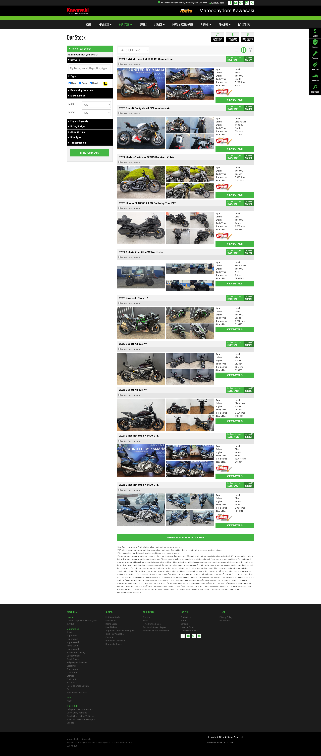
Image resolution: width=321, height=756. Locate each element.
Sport (69, 632)
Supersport (72, 635)
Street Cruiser (73, 655)
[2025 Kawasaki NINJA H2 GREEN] (165, 323)
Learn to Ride (187, 627)
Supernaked (73, 642)
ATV (69, 697)
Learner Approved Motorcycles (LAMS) (82, 622)
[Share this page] (251, 3)
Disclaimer (225, 620)
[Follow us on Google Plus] (242, 3)
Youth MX (71, 679)
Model (72, 112)
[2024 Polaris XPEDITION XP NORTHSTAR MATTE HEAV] (165, 277)
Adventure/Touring (76, 652)
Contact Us (186, 617)
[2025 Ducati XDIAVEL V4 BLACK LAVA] (165, 415)
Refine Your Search (79, 48)
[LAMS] (105, 83)
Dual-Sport (72, 672)
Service (158, 25)
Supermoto (72, 669)
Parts (145, 620)
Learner (70, 617)
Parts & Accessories (182, 25)
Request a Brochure (115, 640)
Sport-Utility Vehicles (77, 712)
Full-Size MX (73, 682)
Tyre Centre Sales (152, 623)
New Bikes (104, 25)
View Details (235, 99)
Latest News (244, 25)
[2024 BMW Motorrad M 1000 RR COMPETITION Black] (165, 84)
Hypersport (72, 639)
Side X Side (72, 706)
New (73, 83)
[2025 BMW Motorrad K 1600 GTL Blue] (165, 510)
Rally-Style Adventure (77, 662)
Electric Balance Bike (77, 692)
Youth (69, 701)
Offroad (70, 675)
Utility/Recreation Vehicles (80, 709)
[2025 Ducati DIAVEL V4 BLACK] (165, 369)
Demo (84, 83)
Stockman (72, 665)
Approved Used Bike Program (120, 630)
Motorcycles (73, 629)
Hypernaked (73, 649)
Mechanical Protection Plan (156, 630)
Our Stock (124, 25)
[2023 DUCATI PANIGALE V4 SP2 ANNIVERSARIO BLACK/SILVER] (165, 133)
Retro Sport (72, 645)
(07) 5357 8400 (217, 3)
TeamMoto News (189, 630)
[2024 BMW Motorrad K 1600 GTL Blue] (165, 460)
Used (95, 83)
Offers (143, 25)
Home (88, 25)
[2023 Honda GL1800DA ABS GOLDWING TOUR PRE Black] (165, 228)
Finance (204, 25)
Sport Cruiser (73, 659)
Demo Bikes (111, 623)
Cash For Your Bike (114, 634)
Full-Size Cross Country (78, 685)
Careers (184, 623)
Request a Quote (113, 644)
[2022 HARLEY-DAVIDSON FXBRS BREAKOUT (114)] (165, 182)
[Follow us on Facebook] (231, 3)
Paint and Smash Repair (154, 627)
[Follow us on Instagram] (247, 3)
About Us (223, 25)
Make (71, 103)
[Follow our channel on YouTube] (236, 3)
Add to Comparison (130, 64)
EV (68, 689)
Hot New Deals (112, 617)
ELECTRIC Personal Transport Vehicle (81, 721)
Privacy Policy (226, 617)
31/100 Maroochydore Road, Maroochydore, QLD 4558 (184, 2)
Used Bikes (111, 627)
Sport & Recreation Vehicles (80, 716)
